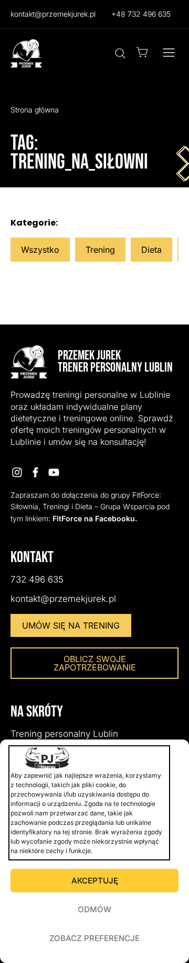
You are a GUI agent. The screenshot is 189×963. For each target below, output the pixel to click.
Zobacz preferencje (94, 938)
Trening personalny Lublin (64, 734)
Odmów (94, 909)
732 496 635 (37, 579)
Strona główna (34, 109)
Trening (100, 249)
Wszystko (40, 249)
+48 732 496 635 (141, 13)
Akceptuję (94, 881)
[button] (169, 53)
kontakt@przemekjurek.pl (53, 13)
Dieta (151, 249)
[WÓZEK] (142, 52)
